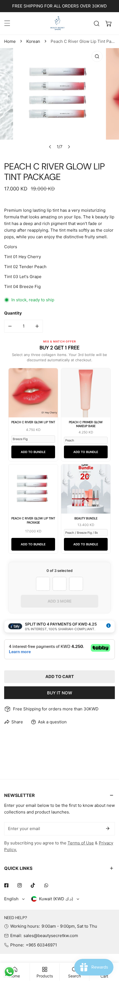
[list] (59, 100)
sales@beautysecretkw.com (51, 935)
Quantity (13, 313)
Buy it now (59, 692)
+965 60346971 (41, 945)
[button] (109, 23)
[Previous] (50, 146)
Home (10, 41)
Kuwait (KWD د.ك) (56, 898)
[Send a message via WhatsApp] (9, 971)
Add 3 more (60, 601)
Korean (33, 41)
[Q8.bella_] (58, 23)
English (11, 898)
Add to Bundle (33, 452)
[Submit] (107, 828)
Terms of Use (81, 843)
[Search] (96, 23)
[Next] (68, 146)
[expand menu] (7, 23)
